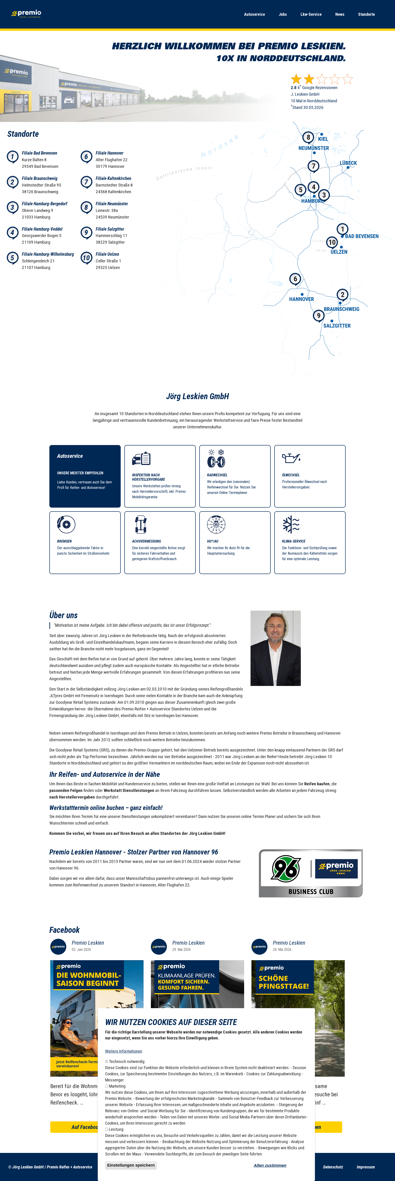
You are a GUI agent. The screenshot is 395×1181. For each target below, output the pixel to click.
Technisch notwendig (126, 1061)
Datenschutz (333, 1167)
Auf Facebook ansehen (96, 1127)
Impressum (366, 1167)
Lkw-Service (311, 14)
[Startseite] (26, 14)
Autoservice (254, 14)
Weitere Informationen (123, 1051)
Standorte (366, 14)
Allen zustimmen (270, 1165)
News (339, 14)
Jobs (283, 14)
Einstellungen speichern (131, 1165)
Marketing (117, 1086)
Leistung (116, 1129)
